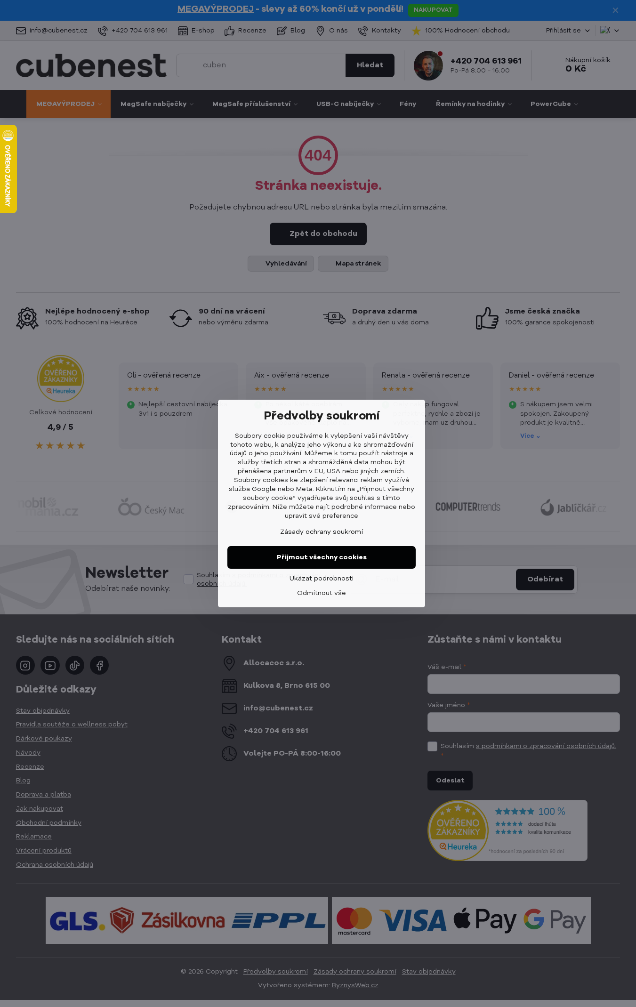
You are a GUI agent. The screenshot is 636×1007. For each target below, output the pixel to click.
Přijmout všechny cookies (322, 557)
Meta (304, 489)
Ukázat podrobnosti (322, 578)
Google (264, 489)
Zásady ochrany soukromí (321, 532)
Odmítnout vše (321, 593)
